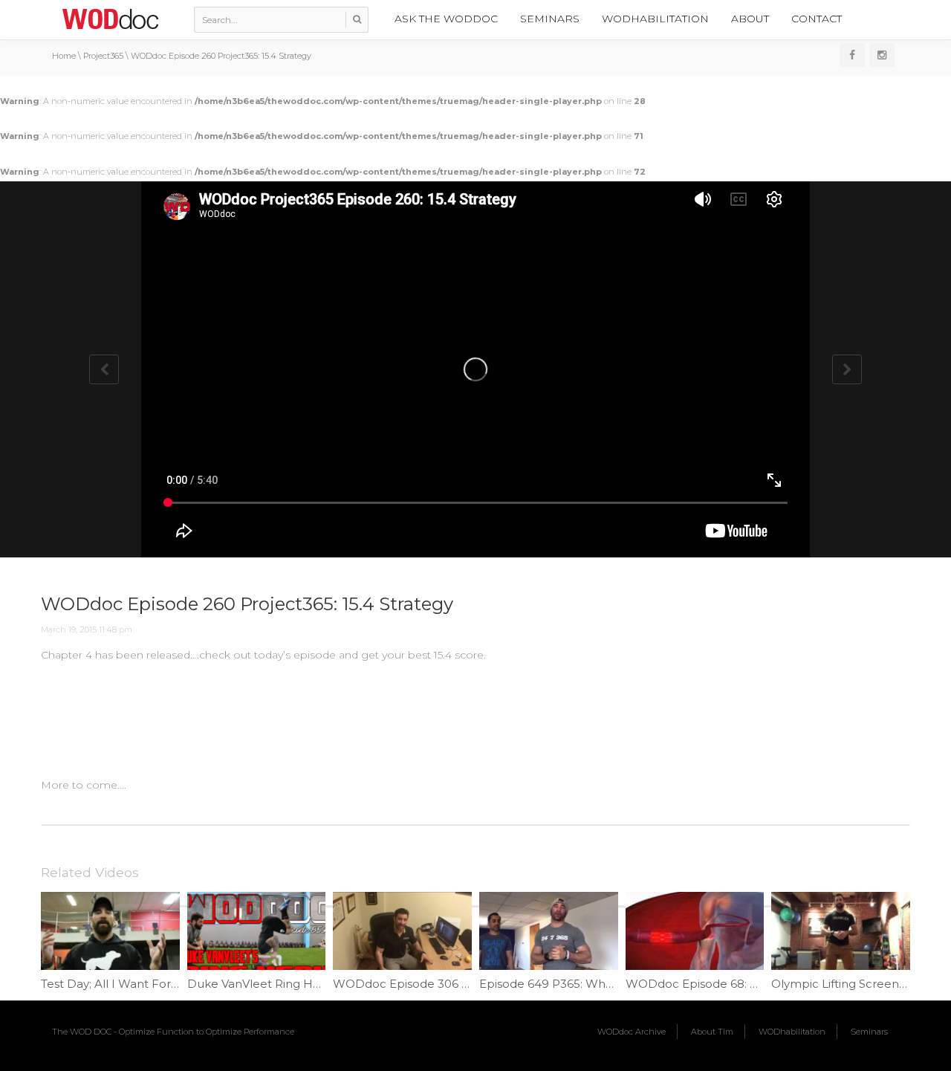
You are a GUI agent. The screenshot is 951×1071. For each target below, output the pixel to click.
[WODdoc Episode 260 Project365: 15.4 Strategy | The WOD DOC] (110, 18)
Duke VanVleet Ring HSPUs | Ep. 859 (291, 984)
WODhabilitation (655, 18)
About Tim (712, 1031)
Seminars (550, 18)
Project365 (103, 56)
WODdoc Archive (631, 1031)
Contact (816, 18)
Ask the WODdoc (446, 18)
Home (64, 56)
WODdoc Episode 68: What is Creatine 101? (747, 984)
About (750, 18)
